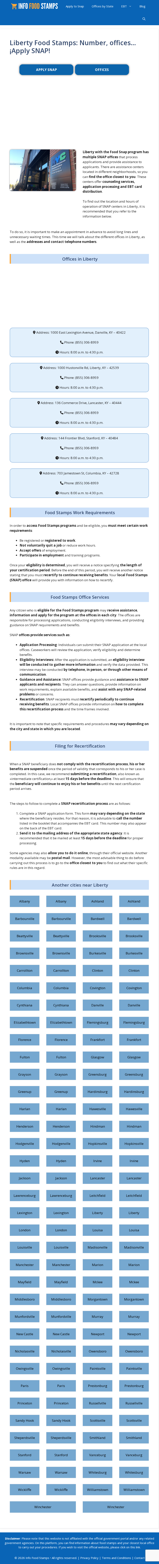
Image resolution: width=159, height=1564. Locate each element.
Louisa (97, 1230)
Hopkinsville (97, 1143)
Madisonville (97, 1247)
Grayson (24, 1074)
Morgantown (97, 1299)
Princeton (24, 1403)
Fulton (25, 1057)
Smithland (97, 1437)
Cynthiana (24, 1005)
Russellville (97, 1403)
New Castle (24, 1334)
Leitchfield (97, 1195)
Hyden (25, 1161)
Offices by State (102, 6)
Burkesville (97, 953)
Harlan (24, 1109)
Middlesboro (25, 1299)
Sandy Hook (25, 1420)
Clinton (97, 970)
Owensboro (97, 1351)
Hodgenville (25, 1143)
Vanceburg (97, 1455)
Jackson (24, 1178)
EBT (124, 6)
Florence (24, 1039)
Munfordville (25, 1316)
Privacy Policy (89, 1558)
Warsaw (24, 1472)
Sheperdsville (24, 1437)
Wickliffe (24, 1489)
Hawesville (97, 1109)
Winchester (42, 1507)
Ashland (97, 901)
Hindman (97, 1126)
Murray (97, 1316)
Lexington (24, 1213)
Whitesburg (98, 1472)
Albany (24, 901)
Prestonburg (97, 1386)
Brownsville (25, 953)
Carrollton (24, 970)
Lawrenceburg (25, 1195)
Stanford (24, 1455)
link (138, 1547)
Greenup (24, 1091)
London (24, 1230)
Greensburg (97, 1074)
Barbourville (24, 918)
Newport (97, 1334)
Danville (97, 1005)
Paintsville (97, 1368)
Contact (139, 1558)
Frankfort (97, 1039)
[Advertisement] (79, 118)
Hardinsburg (98, 1091)
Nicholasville (25, 1351)
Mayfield (24, 1282)
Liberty (97, 1213)
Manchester (25, 1265)
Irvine (97, 1161)
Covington (97, 988)
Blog (142, 6)
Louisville (24, 1247)
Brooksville (97, 936)
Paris (25, 1386)
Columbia (24, 988)
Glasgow (97, 1057)
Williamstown (97, 1489)
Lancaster (97, 1178)
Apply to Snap (75, 6)
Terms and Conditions (116, 1558)
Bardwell (98, 918)
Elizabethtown (25, 1022)
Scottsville (97, 1420)
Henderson (24, 1126)
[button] (144, 19)
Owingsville (25, 1368)
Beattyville (25, 936)
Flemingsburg (97, 1022)
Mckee (98, 1282)
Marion (97, 1265)
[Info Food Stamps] (35, 6)
